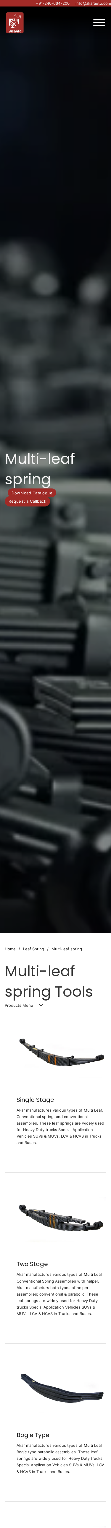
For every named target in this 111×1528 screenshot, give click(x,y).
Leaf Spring (33, 949)
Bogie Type (33, 1435)
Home (10, 949)
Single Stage (35, 1100)
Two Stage (32, 1264)
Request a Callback (27, 501)
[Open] (99, 22)
